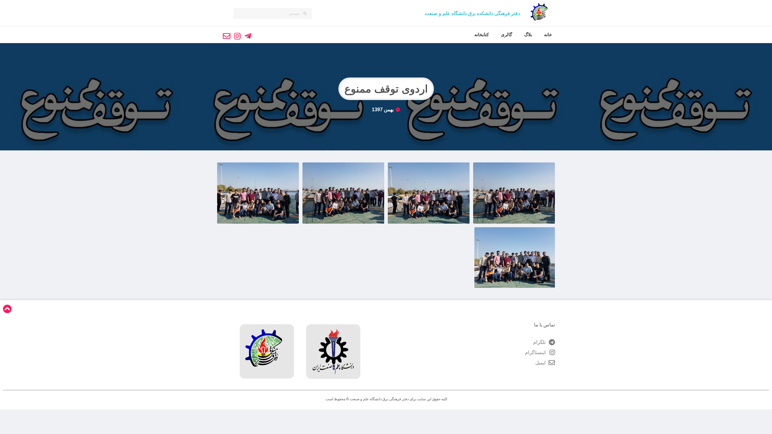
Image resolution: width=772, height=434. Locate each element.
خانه (548, 34)
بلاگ (528, 34)
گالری (506, 34)
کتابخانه (481, 34)
